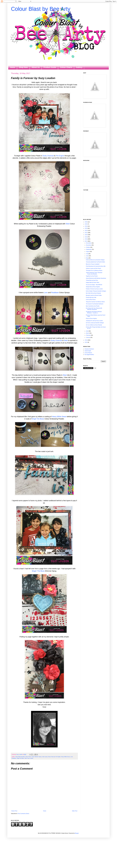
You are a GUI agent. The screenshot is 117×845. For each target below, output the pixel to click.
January (88, 337)
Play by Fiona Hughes (91, 318)
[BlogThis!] (32, 754)
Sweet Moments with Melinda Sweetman (96, 278)
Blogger (77, 833)
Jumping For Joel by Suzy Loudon (94, 320)
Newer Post (14, 811)
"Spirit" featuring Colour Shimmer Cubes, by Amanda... (94, 273)
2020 (86, 234)
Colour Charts (66, 67)
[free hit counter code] (22, 826)
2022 (86, 230)
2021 (86, 232)
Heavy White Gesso (59, 416)
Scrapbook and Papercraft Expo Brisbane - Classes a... (94, 312)
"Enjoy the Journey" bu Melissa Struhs (95, 301)
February (88, 335)
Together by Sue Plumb (92, 276)
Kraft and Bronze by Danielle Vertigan (95, 259)
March (87, 333)
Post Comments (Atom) (23, 813)
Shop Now (23, 67)
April (87, 331)
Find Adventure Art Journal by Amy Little (95, 266)
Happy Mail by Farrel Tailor (92, 282)
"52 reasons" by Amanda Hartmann (94, 303)
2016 (86, 340)
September (89, 249)
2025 (86, 224)
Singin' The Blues (38, 571)
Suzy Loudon (30, 758)
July (87, 253)
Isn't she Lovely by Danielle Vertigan (95, 322)
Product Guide (50, 67)
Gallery (79, 67)
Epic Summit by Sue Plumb (92, 306)
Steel (67, 223)
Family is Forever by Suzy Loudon (94, 289)
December (89, 243)
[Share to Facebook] (35, 754)
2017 (86, 241)
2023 (86, 228)
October (88, 247)
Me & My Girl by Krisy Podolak (93, 293)
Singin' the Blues (38, 418)
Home (12, 67)
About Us (36, 67)
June (87, 255)
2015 (86, 342)
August (88, 251)
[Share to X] (34, 754)
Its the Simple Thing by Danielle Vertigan (96, 291)
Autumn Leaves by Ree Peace (93, 268)
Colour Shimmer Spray (36, 756)
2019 (86, 237)
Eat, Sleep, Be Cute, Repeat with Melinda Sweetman (94, 309)
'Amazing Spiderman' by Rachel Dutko (95, 262)
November (89, 245)
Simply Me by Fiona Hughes (93, 286)
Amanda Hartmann (89, 349)
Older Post (74, 811)
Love (46, 292)
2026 (86, 222)
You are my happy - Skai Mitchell (94, 284)
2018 (86, 239)
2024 (86, 226)
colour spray (44, 756)
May (87, 258)
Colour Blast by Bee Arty (40, 9)
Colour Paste (28, 756)
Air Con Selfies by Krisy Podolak (94, 325)
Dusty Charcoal (48, 155)
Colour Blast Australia (20, 756)
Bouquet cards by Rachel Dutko (94, 295)
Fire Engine (60, 155)
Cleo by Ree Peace (91, 299)
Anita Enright (88, 350)
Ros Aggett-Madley (89, 354)
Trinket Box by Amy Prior (92, 280)
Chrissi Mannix (88, 352)
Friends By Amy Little (91, 297)
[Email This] (30, 754)
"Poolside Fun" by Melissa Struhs (94, 270)
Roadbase (55, 292)
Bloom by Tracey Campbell (92, 264)
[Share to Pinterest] (37, 754)
